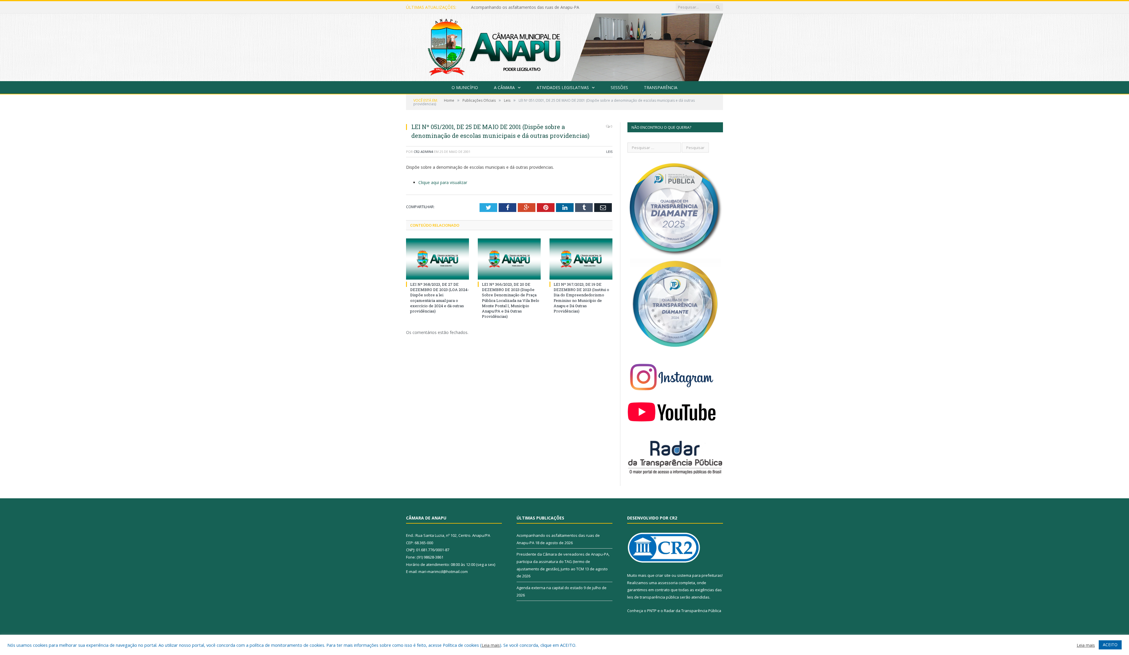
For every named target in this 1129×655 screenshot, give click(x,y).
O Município (465, 87)
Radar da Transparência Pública (692, 610)
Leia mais (491, 645)
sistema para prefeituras (699, 575)
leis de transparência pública (653, 597)
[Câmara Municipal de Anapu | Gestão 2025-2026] (564, 46)
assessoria (668, 582)
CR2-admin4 (423, 151)
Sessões (619, 87)
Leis (609, 151)
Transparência (660, 87)
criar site (663, 575)
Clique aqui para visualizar (442, 182)
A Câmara (504, 87)
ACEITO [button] (1110, 644)
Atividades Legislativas (563, 87)
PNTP (652, 610)
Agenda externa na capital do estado (550, 587)
